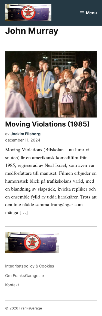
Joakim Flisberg (26, 133)
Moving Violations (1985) (47, 124)
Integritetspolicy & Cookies (29, 266)
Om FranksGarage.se (24, 275)
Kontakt (12, 284)
